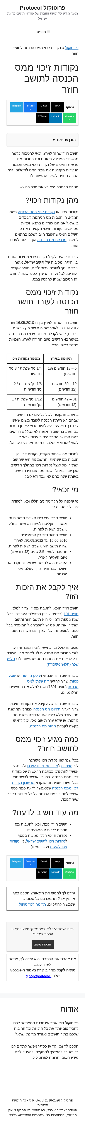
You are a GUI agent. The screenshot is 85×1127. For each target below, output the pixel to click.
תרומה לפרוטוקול (32, 904)
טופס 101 (71, 614)
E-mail (44, 106)
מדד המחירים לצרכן (42, 766)
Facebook (30, 107)
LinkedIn (55, 116)
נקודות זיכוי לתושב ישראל (45, 841)
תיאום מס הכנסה (47, 709)
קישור (57, 106)
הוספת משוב (42, 944)
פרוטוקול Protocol (42, 8)
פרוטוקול (71, 48)
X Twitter (42, 116)
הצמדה (66, 766)
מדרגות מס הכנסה (51, 240)
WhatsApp (69, 118)
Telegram (16, 106)
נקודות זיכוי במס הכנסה (36, 212)
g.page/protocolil (38, 976)
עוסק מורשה (31, 676)
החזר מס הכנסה (43, 726)
